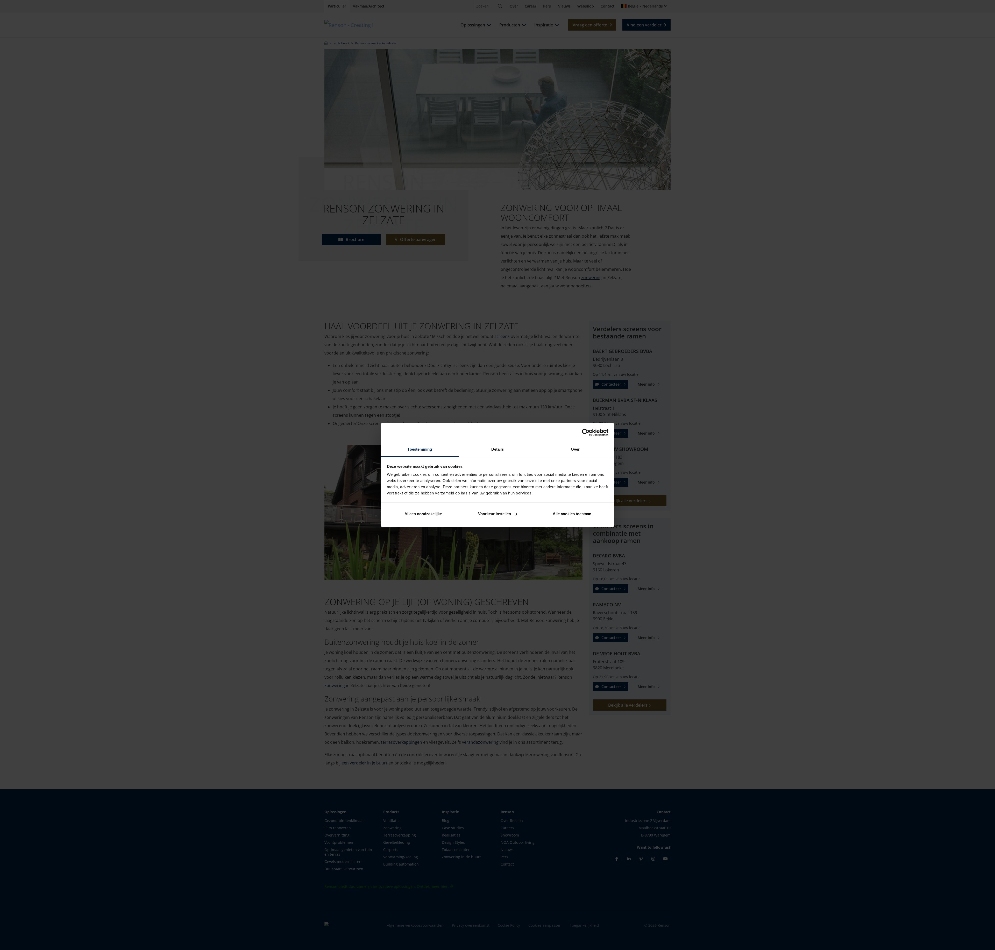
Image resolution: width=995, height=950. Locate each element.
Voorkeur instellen (494, 514)
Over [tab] (575, 449)
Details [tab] (497, 449)
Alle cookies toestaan (572, 514)
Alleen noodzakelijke (423, 514)
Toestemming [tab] (419, 449)
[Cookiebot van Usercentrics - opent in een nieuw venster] (585, 432)
